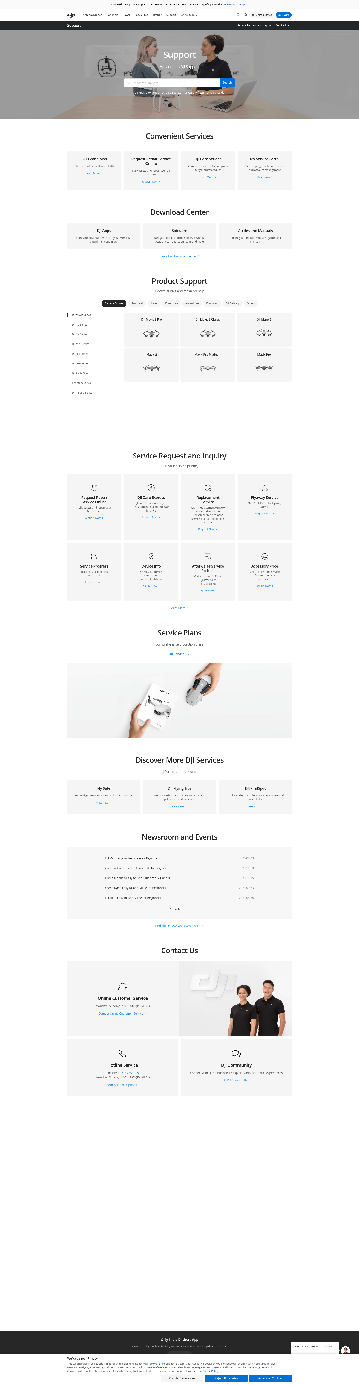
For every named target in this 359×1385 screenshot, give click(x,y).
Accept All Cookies (270, 1378)
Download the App (235, 4)
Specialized (141, 15)
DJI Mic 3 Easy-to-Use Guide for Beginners (133, 898)
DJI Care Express (171, 92)
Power (126, 15)
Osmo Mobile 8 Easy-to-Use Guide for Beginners (137, 878)
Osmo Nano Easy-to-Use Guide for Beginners (135, 888)
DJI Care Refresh (194, 92)
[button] (179, 132)
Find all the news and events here (177, 926)
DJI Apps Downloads (147, 92)
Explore (157, 15)
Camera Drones (92, 15)
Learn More (177, 608)
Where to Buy (189, 15)
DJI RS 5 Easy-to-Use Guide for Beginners (132, 858)
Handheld (112, 15)
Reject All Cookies (226, 1378)
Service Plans (284, 25)
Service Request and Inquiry (254, 25)
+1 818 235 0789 (128, 1073)
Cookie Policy (210, 1371)
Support (171, 15)
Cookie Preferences (155, 1367)
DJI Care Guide (215, 92)
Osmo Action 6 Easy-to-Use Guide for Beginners (137, 868)
